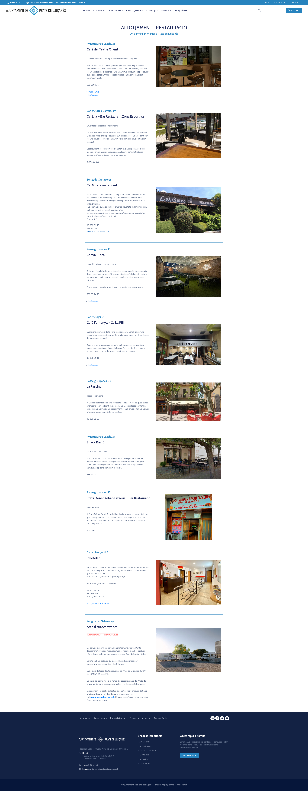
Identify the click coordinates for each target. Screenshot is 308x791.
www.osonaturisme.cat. (103, 697)
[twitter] (222, 718)
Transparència (180, 10)
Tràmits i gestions (134, 10)
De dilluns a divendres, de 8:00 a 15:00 (46, 3)
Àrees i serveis (115, 10)
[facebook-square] (227, 718)
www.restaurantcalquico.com (98, 231)
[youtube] (212, 718)
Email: (100, 769)
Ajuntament (98, 10)
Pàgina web (93, 91)
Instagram (93, 95)
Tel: (90, 765)
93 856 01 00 (15, 3)
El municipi (151, 10)
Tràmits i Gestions (118, 718)
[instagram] (217, 718)
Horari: (85, 753)
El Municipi (134, 718)
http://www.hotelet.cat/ (98, 603)
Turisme (85, 10)
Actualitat (165, 10)
